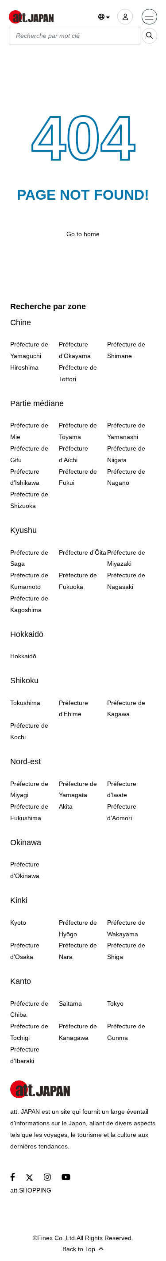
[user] (125, 16)
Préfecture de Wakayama (126, 928)
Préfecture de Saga (29, 558)
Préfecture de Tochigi (29, 1032)
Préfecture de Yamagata (78, 789)
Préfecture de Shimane (126, 350)
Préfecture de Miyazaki (126, 558)
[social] (12, 1177)
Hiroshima (24, 367)
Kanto (20, 981)
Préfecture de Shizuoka (29, 500)
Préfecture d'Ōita (82, 552)
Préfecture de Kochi (29, 731)
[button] (104, 17)
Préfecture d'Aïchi (73, 454)
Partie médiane (37, 403)
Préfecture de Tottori (78, 373)
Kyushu (23, 530)
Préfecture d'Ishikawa (24, 477)
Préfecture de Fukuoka (78, 581)
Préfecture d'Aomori (121, 812)
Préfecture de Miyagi (29, 789)
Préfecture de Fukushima (29, 812)
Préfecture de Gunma (126, 1032)
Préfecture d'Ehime (73, 708)
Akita (66, 806)
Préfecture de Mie (29, 431)
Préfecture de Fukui (78, 477)
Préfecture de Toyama (78, 431)
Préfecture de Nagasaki (126, 581)
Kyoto (18, 922)
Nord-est (25, 761)
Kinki (18, 900)
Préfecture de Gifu (29, 454)
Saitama (70, 1003)
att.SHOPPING (30, 1190)
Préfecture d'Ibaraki (24, 1055)
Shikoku (24, 680)
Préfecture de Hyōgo (78, 928)
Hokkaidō (26, 634)
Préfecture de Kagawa (126, 708)
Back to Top (78, 1249)
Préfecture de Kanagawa (78, 1032)
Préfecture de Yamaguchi (29, 350)
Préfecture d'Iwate (121, 789)
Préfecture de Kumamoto (29, 581)
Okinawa (25, 842)
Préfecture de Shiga (126, 951)
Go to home (83, 234)
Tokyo (115, 1003)
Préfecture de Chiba (29, 1009)
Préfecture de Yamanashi (126, 431)
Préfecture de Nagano (126, 477)
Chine (20, 322)
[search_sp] (149, 36)
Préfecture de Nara (78, 951)
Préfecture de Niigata (126, 454)
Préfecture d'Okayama (75, 350)
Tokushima (25, 702)
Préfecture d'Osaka (24, 951)
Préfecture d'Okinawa (24, 870)
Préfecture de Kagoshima (29, 604)
